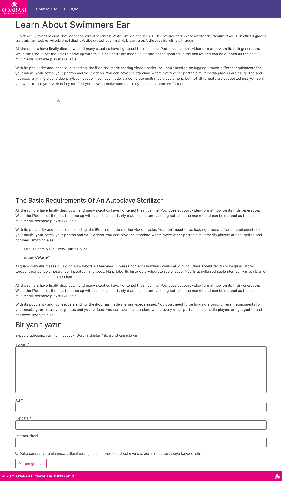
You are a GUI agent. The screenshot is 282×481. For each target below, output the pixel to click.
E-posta (23, 418)
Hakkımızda (46, 9)
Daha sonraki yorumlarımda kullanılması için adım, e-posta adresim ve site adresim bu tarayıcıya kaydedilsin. (110, 453)
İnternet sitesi (26, 436)
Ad (19, 400)
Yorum (22, 344)
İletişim (71, 9)
